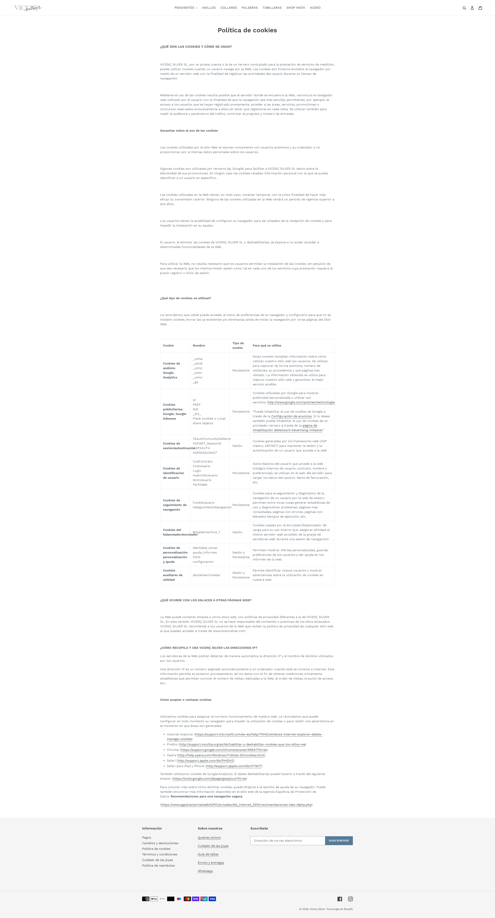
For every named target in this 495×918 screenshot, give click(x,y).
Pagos (146, 837)
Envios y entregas (211, 862)
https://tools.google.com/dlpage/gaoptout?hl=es (209, 778)
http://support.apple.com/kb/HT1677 (234, 766)
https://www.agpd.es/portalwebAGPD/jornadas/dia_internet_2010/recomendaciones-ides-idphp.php (236, 804)
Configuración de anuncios (291, 416)
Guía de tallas (208, 854)
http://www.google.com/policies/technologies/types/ (307, 402)
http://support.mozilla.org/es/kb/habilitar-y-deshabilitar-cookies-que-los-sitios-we (242, 744)
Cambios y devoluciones (160, 843)
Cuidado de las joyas (157, 860)
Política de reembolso (158, 865)
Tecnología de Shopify (339, 909)
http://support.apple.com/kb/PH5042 (205, 760)
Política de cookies (156, 849)
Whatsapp (205, 871)
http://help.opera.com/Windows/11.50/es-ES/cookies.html (221, 755)
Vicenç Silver (317, 909)
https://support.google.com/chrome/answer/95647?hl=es (224, 750)
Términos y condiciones (159, 854)
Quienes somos (209, 837)
